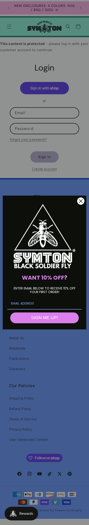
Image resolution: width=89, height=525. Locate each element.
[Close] (80, 201)
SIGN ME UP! (44, 317)
